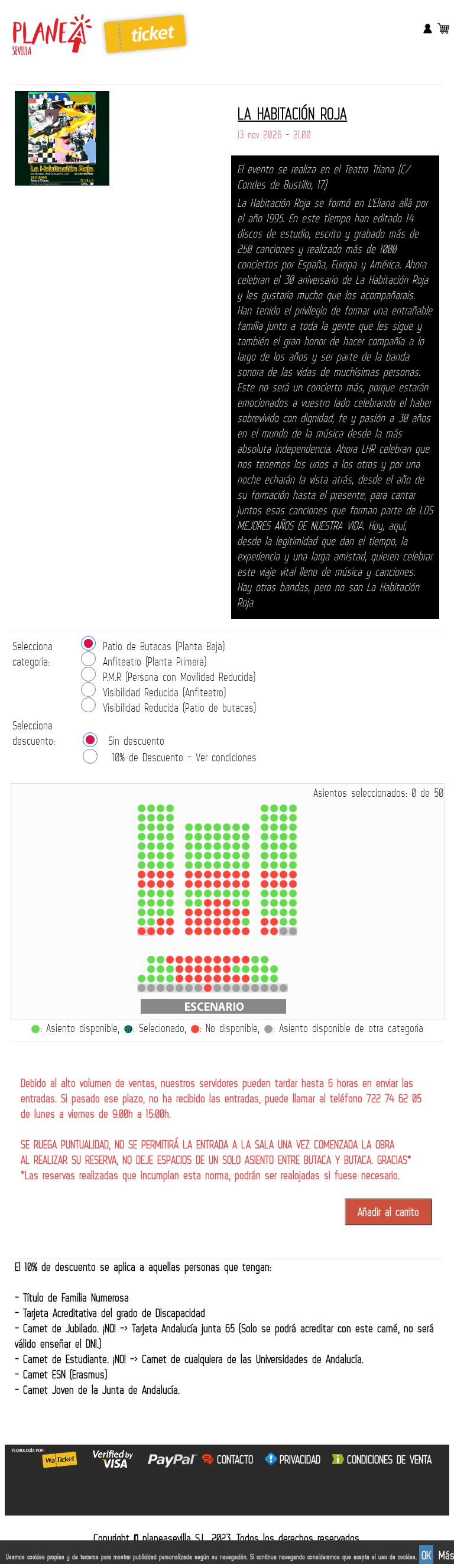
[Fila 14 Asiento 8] (217, 846)
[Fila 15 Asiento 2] (151, 837)
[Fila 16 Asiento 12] (265, 827)
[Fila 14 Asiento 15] (293, 846)
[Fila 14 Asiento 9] (227, 846)
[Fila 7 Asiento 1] (142, 912)
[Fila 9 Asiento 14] (283, 893)
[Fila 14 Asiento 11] (246, 846)
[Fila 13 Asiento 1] (142, 856)
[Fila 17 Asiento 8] (293, 818)
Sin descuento (136, 740)
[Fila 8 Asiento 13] (274, 903)
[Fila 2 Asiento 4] (170, 979)
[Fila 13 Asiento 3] (160, 856)
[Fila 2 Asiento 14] (265, 979)
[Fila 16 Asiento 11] (246, 827)
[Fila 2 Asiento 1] (142, 979)
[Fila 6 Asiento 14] (283, 922)
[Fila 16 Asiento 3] (160, 827)
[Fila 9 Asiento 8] (217, 893)
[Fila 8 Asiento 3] (160, 903)
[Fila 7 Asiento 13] (274, 912)
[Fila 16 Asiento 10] (236, 827)
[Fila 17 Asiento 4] (170, 818)
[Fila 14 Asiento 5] (189, 846)
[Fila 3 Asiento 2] (160, 969)
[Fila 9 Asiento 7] (208, 893)
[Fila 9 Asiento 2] (151, 893)
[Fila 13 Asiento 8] (217, 856)
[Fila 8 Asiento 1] (142, 903)
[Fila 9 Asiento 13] (274, 893)
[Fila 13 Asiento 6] (198, 856)
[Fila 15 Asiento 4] (170, 837)
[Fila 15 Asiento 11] (246, 837)
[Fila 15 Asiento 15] (293, 837)
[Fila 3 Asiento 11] (246, 969)
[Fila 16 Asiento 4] (170, 827)
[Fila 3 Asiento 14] (274, 969)
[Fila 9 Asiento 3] (160, 893)
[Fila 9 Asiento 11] (246, 893)
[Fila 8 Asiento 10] (236, 903)
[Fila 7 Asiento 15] (293, 912)
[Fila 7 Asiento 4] (170, 912)
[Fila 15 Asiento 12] (265, 837)
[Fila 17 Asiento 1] (142, 818)
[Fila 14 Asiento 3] (160, 846)
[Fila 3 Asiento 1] (151, 969)
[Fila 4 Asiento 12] (255, 960)
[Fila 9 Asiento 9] (227, 893)
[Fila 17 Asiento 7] (283, 818)
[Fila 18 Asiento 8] (293, 808)
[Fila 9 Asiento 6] (198, 893)
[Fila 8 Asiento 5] (189, 903)
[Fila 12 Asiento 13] (274, 865)
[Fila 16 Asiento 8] (217, 827)
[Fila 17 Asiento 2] (151, 818)
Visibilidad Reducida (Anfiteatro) (164, 692)
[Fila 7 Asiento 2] (151, 912)
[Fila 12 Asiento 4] (170, 865)
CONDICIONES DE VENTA (389, 1459)
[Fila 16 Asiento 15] (293, 827)
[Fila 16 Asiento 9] (227, 827)
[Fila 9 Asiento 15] (293, 893)
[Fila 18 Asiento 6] (274, 808)
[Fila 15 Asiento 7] (208, 837)
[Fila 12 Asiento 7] (208, 865)
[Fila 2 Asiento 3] (160, 979)
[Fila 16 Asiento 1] (142, 827)
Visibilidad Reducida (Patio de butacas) (179, 707)
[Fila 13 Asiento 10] (236, 856)
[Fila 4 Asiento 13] (265, 960)
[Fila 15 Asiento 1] (142, 837)
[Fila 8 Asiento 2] (151, 903)
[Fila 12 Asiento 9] (227, 865)
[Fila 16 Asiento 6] (198, 827)
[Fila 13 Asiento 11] (246, 856)
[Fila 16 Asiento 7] (208, 827)
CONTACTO (235, 1459)
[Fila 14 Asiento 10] (236, 846)
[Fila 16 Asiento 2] (151, 827)
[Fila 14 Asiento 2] (151, 846)
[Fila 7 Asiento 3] (160, 912)
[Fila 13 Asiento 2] (151, 856)
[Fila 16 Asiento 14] (283, 827)
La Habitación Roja (292, 114)
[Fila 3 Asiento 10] (236, 969)
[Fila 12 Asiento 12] (265, 865)
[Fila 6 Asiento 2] (151, 922)
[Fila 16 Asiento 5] (189, 827)
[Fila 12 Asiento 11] (246, 865)
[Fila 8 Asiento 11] (246, 903)
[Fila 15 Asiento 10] (236, 837)
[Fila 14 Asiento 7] (208, 846)
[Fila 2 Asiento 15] (274, 979)
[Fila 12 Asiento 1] (142, 865)
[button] (388, 1211)
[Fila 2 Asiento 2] (151, 979)
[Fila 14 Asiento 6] (198, 846)
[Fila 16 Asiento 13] (274, 827)
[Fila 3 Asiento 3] (170, 969)
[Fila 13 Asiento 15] (293, 856)
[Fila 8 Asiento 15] (293, 903)
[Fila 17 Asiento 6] (274, 818)
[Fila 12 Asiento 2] (151, 865)
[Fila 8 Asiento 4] (170, 903)
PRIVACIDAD (300, 1459)
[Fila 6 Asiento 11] (246, 922)
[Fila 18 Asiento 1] (142, 808)
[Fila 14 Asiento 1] (142, 846)
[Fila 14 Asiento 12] (265, 846)
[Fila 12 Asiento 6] (198, 865)
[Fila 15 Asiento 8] (217, 837)
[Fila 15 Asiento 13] (274, 837)
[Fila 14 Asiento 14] (283, 846)
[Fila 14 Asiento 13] (274, 846)
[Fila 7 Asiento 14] (283, 912)
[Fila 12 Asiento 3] (160, 865)
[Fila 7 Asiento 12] (265, 912)
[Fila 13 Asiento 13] (274, 856)
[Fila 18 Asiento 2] (151, 808)
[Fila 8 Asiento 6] (198, 903)
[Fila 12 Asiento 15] (293, 865)
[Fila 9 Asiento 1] (142, 893)
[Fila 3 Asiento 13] (265, 969)
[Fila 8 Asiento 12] (265, 903)
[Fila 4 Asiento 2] (160, 960)
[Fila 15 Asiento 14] (283, 837)
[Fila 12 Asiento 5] (189, 865)
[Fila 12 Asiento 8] (217, 865)
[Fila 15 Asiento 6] (198, 837)
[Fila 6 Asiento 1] (142, 922)
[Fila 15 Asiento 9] (227, 837)
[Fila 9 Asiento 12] (265, 893)
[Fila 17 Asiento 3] (160, 818)
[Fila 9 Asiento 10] (236, 893)
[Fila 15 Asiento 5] (189, 837)
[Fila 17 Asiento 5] (265, 818)
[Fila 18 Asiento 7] (283, 808)
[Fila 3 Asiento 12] (255, 969)
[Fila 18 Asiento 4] (170, 808)
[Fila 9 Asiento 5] (189, 893)
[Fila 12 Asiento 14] (283, 865)
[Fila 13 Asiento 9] (227, 856)
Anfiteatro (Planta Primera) (154, 661)
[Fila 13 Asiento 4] (170, 856)
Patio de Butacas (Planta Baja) (164, 646)
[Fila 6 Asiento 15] (293, 922)
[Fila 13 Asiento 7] (208, 856)
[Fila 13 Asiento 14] (283, 856)
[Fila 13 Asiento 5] (189, 856)
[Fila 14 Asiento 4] (170, 846)
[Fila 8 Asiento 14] (283, 903)
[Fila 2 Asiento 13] (255, 979)
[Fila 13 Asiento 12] (265, 856)
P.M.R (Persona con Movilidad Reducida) (179, 676)
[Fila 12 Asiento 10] (236, 865)
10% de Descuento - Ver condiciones (184, 757)
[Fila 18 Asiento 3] (160, 808)
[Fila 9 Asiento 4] (170, 893)
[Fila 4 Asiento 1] (151, 960)
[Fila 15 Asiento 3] (160, 837)
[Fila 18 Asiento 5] (265, 808)
